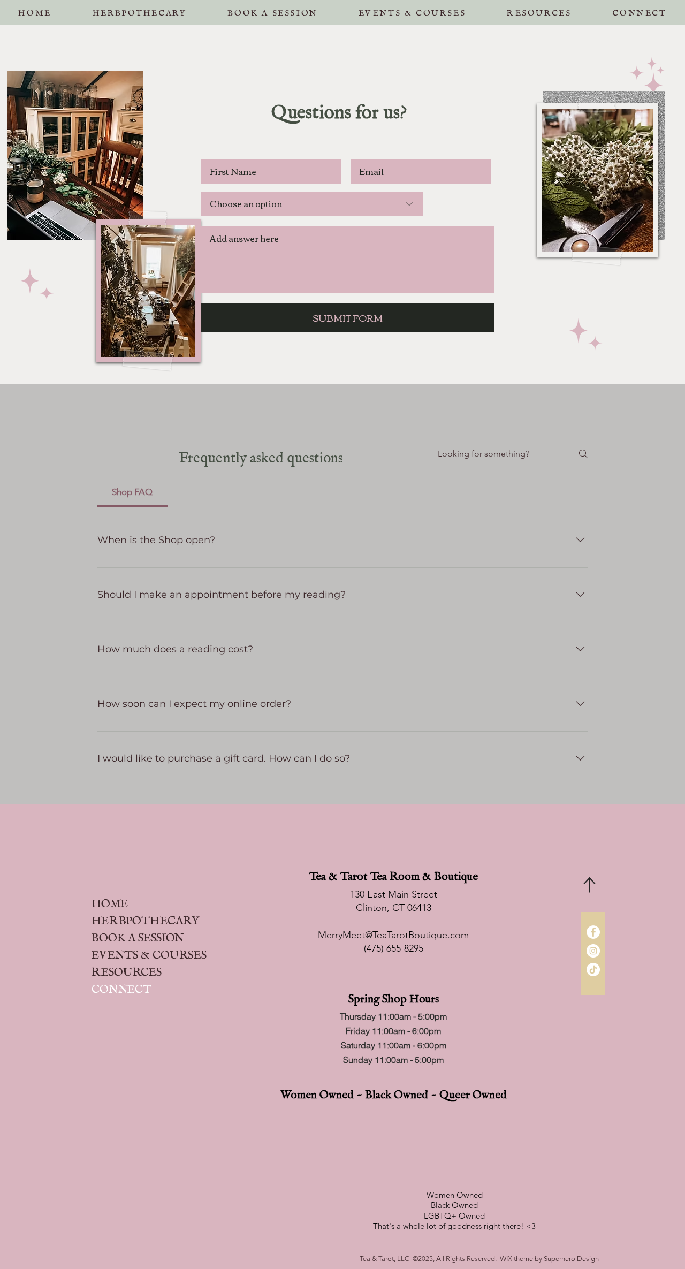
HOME (110, 900)
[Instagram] (593, 951)
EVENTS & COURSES (149, 951)
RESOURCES (127, 969)
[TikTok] (593, 969)
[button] (272, 10)
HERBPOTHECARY (145, 917)
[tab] (132, 492)
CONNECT (121, 986)
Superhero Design (571, 1259)
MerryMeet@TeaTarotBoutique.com (393, 935)
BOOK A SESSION (138, 934)
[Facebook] (593, 932)
